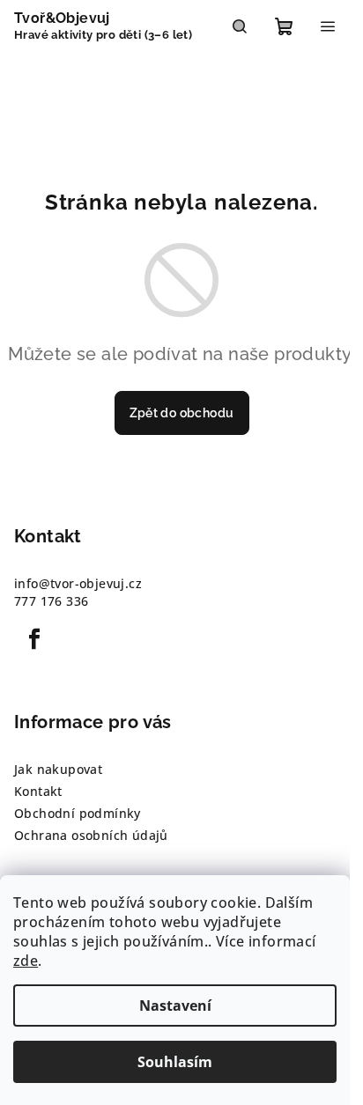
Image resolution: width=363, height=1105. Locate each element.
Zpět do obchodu (182, 413)
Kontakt (38, 791)
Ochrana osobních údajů (91, 835)
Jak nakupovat (58, 769)
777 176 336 (51, 601)
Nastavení (175, 1005)
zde (25, 960)
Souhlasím (174, 1062)
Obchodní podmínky (77, 813)
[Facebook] (34, 639)
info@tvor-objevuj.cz (78, 583)
